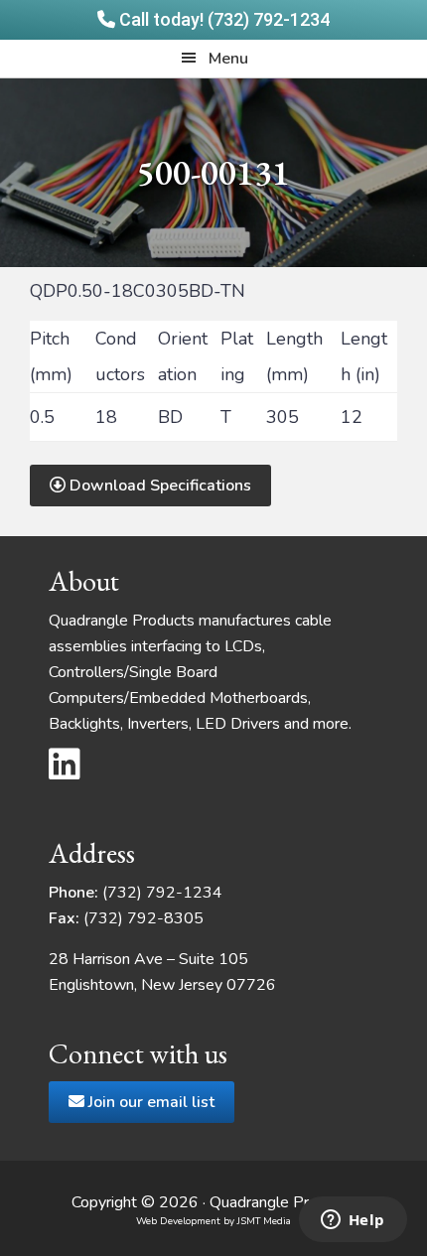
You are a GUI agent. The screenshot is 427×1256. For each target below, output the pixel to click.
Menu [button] (228, 59)
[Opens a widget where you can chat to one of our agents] (352, 1221)
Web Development (178, 1221)
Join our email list (149, 1102)
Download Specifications (158, 485)
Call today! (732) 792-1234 (222, 19)
